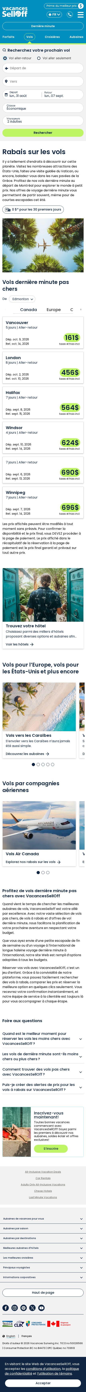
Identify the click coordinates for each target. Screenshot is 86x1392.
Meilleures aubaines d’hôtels (21, 1248)
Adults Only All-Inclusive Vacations (43, 1184)
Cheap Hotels (43, 1191)
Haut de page (43, 1292)
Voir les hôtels (17, 644)
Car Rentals (43, 1178)
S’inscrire (51, 1148)
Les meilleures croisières (18, 1257)
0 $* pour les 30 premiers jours (36, 209)
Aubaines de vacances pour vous (23, 1218)
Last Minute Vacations (43, 1197)
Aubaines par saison (15, 1228)
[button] (33, 764)
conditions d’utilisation (43, 1368)
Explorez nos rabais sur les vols (31, 862)
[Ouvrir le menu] (81, 15)
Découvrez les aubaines (25, 754)
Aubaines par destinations (19, 1238)
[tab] (27, 310)
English (10, 1336)
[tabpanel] (43, 417)
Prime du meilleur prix (62, 6)
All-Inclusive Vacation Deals (43, 1171)
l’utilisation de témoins (54, 1373)
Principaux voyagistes (16, 1267)
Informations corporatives (19, 1277)
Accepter (43, 1383)
